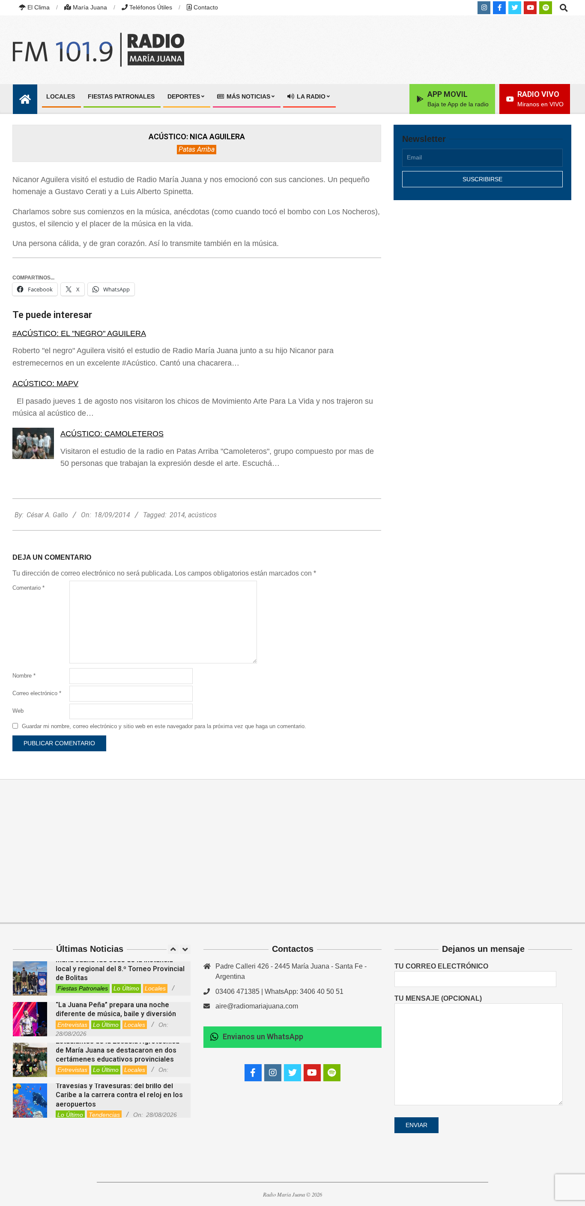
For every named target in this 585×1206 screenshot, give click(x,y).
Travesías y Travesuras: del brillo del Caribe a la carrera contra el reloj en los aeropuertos (119, 1095)
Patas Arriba (197, 149)
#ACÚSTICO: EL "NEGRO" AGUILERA (79, 333)
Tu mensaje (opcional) (438, 998)
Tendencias (104, 1114)
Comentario (28, 588)
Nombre (24, 675)
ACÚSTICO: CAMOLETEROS (112, 433)
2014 (177, 515)
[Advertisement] (482, 282)
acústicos (202, 515)
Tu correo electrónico (441, 966)
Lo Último (126, 988)
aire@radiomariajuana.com (256, 1006)
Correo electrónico (36, 693)
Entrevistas (72, 1024)
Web (18, 711)
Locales (155, 988)
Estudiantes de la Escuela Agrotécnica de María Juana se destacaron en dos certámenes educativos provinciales (117, 1050)
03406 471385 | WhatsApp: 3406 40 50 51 (279, 991)
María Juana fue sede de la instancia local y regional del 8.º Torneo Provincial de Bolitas (120, 969)
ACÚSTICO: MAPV (45, 383)
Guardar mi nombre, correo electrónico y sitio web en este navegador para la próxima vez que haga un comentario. (164, 726)
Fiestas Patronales (82, 988)
